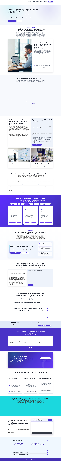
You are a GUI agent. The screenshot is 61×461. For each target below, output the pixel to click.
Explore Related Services (25, 252)
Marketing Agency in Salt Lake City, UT (18, 443)
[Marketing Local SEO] (11, 1)
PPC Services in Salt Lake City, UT (35, 443)
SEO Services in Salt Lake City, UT (18, 444)
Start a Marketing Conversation (37, 144)
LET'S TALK (50, 1)
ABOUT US (41, 1)
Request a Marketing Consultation (15, 252)
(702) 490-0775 (12, 432)
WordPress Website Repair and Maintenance (35, 100)
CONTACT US (45, 1)
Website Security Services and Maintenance (35, 103)
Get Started (15, 222)
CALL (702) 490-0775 (45, 360)
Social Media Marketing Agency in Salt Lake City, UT (37, 444)
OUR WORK (37, 1)
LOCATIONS (33, 1)
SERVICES (29, 1)
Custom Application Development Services (24, 101)
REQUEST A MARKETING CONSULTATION (45, 325)
